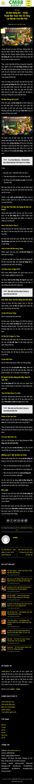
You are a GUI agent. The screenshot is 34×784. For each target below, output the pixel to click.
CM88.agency (5, 671)
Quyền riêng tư (5, 710)
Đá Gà (3, 730)
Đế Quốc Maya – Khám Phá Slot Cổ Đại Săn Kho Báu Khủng (19, 571)
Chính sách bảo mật (7, 702)
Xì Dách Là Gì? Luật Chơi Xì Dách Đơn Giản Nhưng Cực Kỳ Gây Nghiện (19, 588)
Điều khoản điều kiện (8, 704)
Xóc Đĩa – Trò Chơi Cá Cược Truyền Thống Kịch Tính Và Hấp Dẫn (18, 640)
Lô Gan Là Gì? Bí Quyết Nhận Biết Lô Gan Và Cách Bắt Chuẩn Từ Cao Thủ (18, 631)
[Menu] (3, 3)
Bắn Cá (3, 725)
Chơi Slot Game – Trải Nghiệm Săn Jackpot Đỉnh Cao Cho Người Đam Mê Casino (19, 622)
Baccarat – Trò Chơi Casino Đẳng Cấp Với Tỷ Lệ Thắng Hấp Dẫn (19, 648)
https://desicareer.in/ (13, 750)
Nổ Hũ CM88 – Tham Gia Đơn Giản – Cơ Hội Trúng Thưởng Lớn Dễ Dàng (19, 596)
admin (24, 24)
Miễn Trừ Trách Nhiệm (8, 707)
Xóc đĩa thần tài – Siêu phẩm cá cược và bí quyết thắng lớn (8, 552)
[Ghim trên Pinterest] (22, 520)
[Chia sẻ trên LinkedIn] (26, 520)
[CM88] (16, 3)
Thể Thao (17, 10)
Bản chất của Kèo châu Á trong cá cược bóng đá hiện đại (25, 552)
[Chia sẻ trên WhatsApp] (8, 520)
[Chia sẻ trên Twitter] (15, 520)
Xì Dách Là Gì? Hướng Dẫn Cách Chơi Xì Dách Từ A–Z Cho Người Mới (19, 605)
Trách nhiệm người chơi (8, 712)
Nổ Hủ (3, 733)
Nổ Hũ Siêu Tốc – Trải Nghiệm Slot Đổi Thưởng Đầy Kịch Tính (19, 613)
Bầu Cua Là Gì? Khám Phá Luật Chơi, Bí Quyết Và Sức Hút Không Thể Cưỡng (19, 580)
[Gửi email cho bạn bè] (18, 520)
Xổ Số (3, 738)
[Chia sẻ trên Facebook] (11, 520)
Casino (3, 727)
